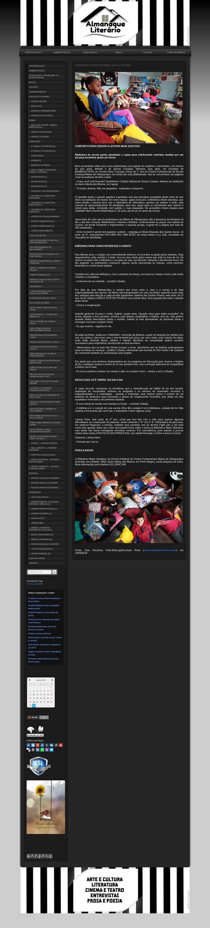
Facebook (28, 745)
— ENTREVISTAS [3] (38, 186)
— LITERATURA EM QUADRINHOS (44, 216)
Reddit (56, 745)
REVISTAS (33, 473)
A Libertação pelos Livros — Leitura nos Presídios (42, 292)
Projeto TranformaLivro (40, 275)
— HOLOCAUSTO (36, 518)
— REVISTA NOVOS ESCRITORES (44, 488)
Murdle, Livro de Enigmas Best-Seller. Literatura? (43, 437)
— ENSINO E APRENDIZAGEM (42, 111)
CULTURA (147, 52)
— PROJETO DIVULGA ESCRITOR (44, 544)
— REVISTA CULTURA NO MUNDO (44, 478)
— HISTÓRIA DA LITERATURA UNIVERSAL (42, 211)
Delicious (28, 750)
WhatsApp (42, 750)
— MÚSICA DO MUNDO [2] (40, 539)
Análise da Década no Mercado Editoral (43, 368)
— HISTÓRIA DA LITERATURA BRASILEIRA (42, 197)
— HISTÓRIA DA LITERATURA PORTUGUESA (42, 204)
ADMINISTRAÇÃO (61, 52)
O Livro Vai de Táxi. (38, 235)
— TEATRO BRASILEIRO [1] (41, 549)
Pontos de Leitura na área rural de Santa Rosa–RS (44, 280)
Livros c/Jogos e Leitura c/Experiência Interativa (40, 430)
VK (38, 750)
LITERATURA (35, 141)
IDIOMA (32, 120)
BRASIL (119, 52)
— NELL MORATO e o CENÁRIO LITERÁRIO (43, 449)
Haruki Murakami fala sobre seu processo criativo (42, 628)
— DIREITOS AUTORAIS (39, 165)
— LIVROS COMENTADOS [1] (41, 221)
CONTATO (33, 563)
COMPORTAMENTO (176, 52)
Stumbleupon (61, 745)
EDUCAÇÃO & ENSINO (39, 97)
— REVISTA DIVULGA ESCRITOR (43, 483)
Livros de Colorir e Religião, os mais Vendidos (43, 410)
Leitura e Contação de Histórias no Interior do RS (45, 361)
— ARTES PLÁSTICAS (38, 497)
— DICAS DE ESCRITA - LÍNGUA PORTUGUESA (43, 126)
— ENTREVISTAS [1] (38, 177)
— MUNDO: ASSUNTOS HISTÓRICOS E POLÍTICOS (40, 529)
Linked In (42, 745)
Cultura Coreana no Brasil (39, 634)
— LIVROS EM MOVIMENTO (41, 231)
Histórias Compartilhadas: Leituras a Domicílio (45, 262)
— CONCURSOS (36, 156)
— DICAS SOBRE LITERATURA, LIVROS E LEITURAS (43, 171)
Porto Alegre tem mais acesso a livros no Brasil (44, 417)
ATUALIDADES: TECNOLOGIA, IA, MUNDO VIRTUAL (90, 53)
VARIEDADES (35, 492)
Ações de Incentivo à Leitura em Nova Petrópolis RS (44, 241)
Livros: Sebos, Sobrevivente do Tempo (43, 308)
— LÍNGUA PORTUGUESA (40, 132)
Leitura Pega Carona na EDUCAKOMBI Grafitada (40, 329)
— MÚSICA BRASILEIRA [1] (41, 535)
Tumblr (47, 745)
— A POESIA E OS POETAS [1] (42, 146)
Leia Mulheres (36, 286)
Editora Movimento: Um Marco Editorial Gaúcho (43, 355)
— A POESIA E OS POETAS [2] (42, 151)
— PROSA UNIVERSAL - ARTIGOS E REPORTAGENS (44, 467)
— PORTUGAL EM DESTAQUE (42, 455)
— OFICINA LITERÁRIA (39, 137)
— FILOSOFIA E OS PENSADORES (44, 191)
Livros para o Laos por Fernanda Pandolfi (44, 382)
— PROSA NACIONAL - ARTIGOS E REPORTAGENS (44, 461)
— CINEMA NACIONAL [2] (40, 513)
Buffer (33, 750)
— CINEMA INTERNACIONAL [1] (43, 509)
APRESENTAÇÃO (33, 52)
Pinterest (38, 745)
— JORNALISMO (36, 523)
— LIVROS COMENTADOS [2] (41, 226)
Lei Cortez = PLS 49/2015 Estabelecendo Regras (41, 389)
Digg (51, 745)
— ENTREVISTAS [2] (38, 182)
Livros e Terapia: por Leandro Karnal (42, 322)
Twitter (33, 745)
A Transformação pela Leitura (43, 298)
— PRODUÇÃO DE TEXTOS (41, 116)
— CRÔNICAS (35, 160)
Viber (47, 750)
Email (51, 750)
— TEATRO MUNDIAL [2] (39, 554)
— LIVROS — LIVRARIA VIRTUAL (43, 443)
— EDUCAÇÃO (35, 106)
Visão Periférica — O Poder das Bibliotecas (43, 315)
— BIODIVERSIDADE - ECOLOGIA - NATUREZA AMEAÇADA (44, 503)
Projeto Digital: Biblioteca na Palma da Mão (45, 423)
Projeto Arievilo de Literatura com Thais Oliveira (44, 255)
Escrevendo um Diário (39, 303)
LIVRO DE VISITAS (37, 558)
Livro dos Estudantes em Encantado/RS (41, 248)
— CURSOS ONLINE (38, 101)
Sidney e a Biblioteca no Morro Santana (43, 269)
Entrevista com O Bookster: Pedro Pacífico (45, 403)
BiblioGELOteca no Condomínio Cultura (43, 336)
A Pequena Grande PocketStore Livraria (43, 348)
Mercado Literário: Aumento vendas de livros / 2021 (42, 375)
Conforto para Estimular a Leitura (44, 342)
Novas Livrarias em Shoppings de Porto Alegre (44, 396)
